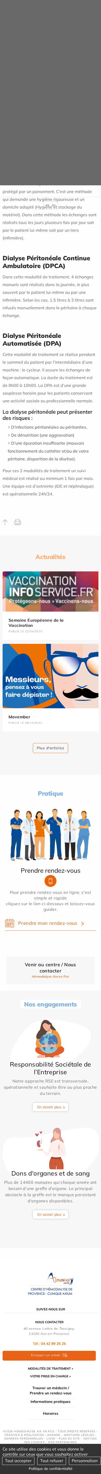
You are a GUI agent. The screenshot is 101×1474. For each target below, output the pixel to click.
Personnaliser (85, 1460)
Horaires (50, 1413)
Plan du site (69, 1438)
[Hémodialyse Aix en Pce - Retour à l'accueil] (50, 1283)
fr (47, 205)
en (53, 205)
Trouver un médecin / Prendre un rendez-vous (50, 1390)
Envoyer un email (46, 1355)
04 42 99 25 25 (53, 1343)
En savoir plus (49, 1107)
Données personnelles (23, 1438)
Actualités (50, 557)
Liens (51, 1438)
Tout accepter (18, 1460)
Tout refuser (51, 1460)
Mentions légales (79, 1435)
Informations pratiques (50, 1401)
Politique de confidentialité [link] (51, 1468)
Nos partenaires (62, 1442)
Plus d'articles (50, 748)
